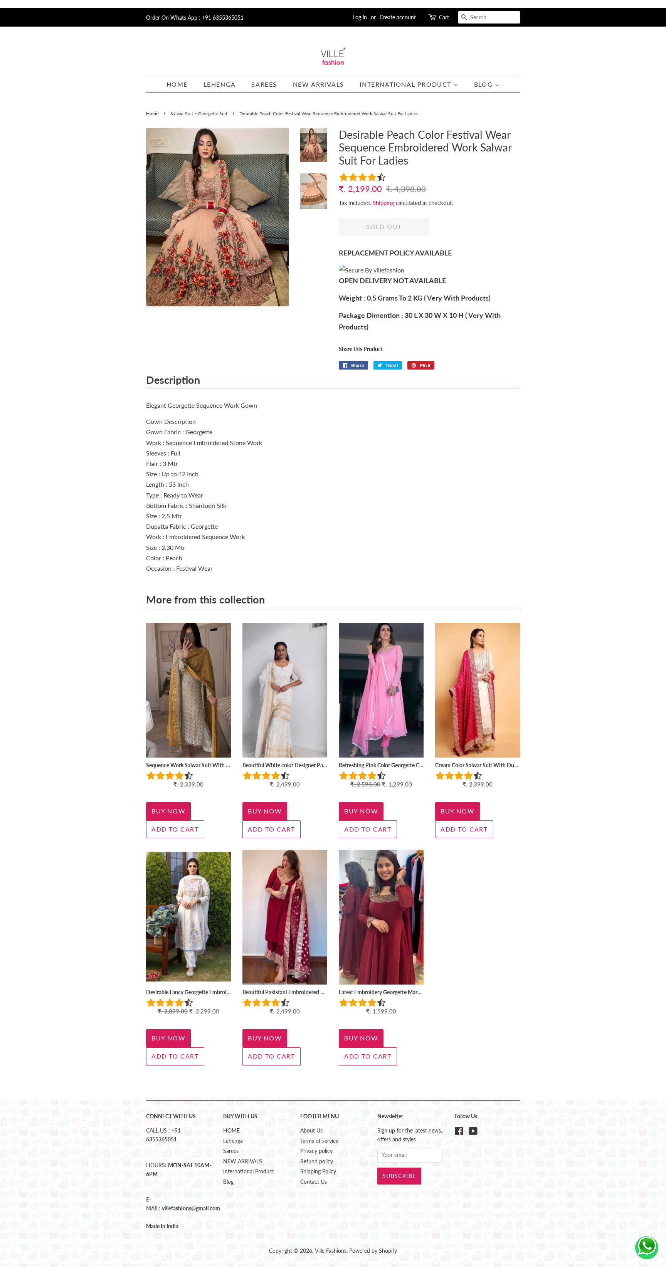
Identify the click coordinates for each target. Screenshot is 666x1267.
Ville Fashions (330, 1251)
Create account (398, 17)
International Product (406, 84)
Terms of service (319, 1141)
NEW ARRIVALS (318, 84)
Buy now (168, 811)
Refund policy (316, 1161)
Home (152, 113)
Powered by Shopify (373, 1251)
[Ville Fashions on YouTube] (473, 1132)
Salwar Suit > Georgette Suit (198, 113)
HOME (177, 84)
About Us (311, 1131)
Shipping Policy (318, 1171)
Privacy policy (316, 1151)
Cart (444, 17)
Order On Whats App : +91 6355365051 (195, 17)
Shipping (383, 202)
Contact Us (313, 1182)
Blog (484, 84)
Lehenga (220, 84)
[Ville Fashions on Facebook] (458, 1132)
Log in (360, 17)
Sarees (264, 84)
